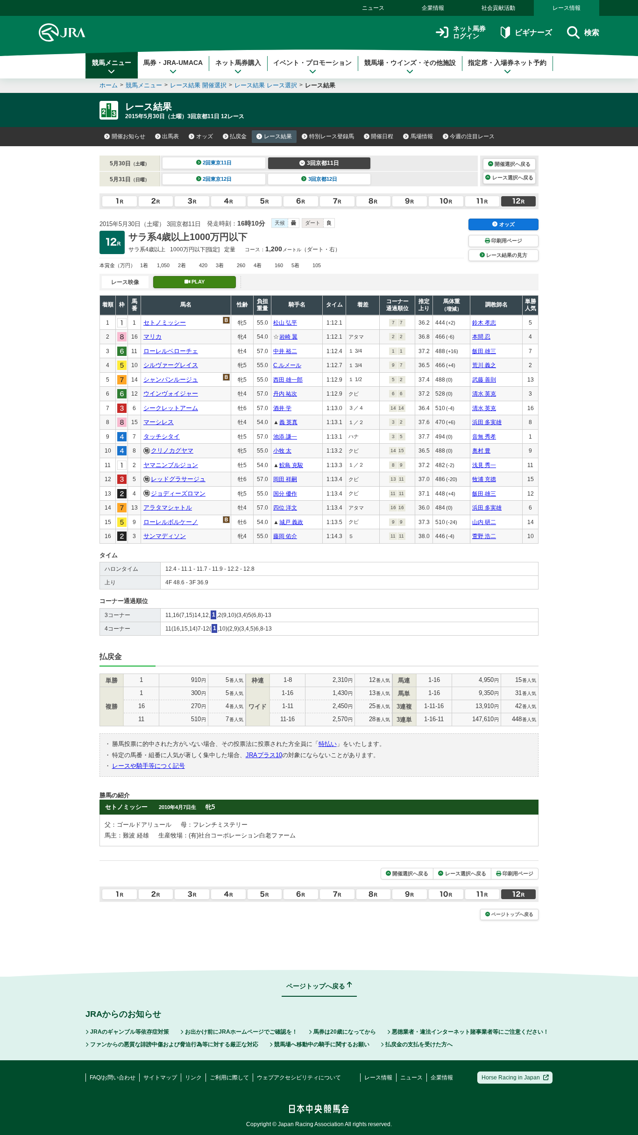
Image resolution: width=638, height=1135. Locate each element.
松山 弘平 (285, 322)
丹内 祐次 (285, 393)
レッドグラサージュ (178, 478)
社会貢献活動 (498, 8)
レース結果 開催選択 (198, 85)
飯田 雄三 (484, 351)
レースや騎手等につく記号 (148, 765)
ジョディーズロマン (178, 493)
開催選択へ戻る (513, 164)
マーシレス (158, 422)
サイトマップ (160, 1077)
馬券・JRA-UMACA (173, 62)
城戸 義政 (291, 522)
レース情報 (567, 8)
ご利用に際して (229, 1077)
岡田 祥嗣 (285, 479)
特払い (328, 743)
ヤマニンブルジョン (170, 464)
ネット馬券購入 (238, 62)
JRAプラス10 (264, 755)
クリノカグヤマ (172, 450)
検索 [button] (591, 32)
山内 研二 (484, 522)
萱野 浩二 (484, 536)
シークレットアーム (170, 407)
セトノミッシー (164, 322)
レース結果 (278, 136)
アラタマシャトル (167, 507)
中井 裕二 (285, 351)
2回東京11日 (217, 162)
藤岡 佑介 (285, 536)
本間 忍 (481, 336)
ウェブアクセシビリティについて (299, 1077)
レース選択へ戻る (512, 177)
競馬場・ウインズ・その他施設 (410, 62)
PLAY (198, 281)
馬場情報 (422, 136)
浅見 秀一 (484, 465)
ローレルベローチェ (170, 351)
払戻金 (238, 136)
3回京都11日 (323, 163)
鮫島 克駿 (291, 465)
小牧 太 (282, 450)
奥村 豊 (481, 450)
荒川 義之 (484, 365)
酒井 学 (282, 408)
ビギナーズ (533, 32)
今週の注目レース (472, 136)
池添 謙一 (285, 436)
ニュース (373, 8)
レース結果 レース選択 (265, 85)
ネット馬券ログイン (469, 32)
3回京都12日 (322, 179)
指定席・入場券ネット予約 (507, 62)
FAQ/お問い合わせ (112, 1077)
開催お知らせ (128, 136)
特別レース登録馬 (331, 136)
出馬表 (170, 136)
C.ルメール (287, 365)
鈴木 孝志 (484, 322)
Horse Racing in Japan (511, 1077)
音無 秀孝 (484, 436)
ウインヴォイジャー (170, 393)
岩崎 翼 (288, 336)
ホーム (108, 85)
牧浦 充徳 (484, 479)
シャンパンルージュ (170, 379)
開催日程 (382, 136)
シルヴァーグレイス (170, 365)
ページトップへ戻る (512, 914)
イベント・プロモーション (312, 62)
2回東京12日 (217, 179)
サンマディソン (164, 535)
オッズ (204, 136)
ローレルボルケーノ (170, 521)
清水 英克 (484, 393)
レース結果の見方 (506, 255)
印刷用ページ (506, 240)
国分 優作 (285, 493)
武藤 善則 (484, 379)
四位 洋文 (285, 507)
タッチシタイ (161, 436)
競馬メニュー (111, 62)
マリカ (152, 336)
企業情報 (433, 8)
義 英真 (288, 422)
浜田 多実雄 (487, 422)
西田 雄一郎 (288, 379)
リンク (193, 1077)
